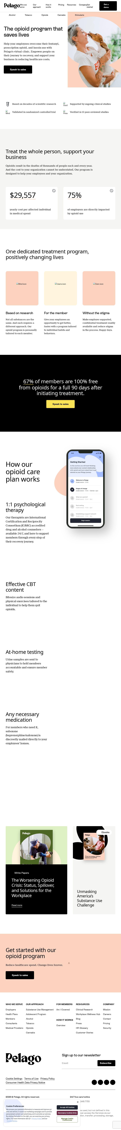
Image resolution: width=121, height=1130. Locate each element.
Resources (71, 5)
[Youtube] (112, 1082)
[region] (42, 1112)
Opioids (44, 15)
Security (107, 1028)
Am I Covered (63, 1009)
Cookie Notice (12, 1121)
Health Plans (11, 1014)
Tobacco (28, 15)
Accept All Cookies (67, 1107)
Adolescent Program (36, 1014)
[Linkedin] (106, 1082)
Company (83, 5)
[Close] (77, 1102)
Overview (60, 1025)
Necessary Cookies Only (67, 1113)
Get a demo (106, 5)
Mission (106, 1009)
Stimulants (79, 15)
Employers (11, 1009)
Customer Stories (84, 1032)
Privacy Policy (47, 1078)
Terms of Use (31, 1078)
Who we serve (23, 6)
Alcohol (12, 15)
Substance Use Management (40, 1009)
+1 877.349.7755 (82, 1101)
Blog (78, 1019)
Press (79, 1023)
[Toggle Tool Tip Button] (54, 191)
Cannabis (61, 15)
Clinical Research (84, 1009)
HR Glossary (82, 1028)
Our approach (37, 6)
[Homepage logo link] (12, 5)
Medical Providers (14, 1028)
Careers (107, 1014)
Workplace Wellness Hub (88, 1014)
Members (10, 1019)
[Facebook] (100, 1082)
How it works (48, 6)
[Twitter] (94, 1082)
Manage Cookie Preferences (67, 1119)
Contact (107, 1019)
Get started (90, 6)
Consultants (11, 1023)
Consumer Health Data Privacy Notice (25, 1082)
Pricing (61, 5)
